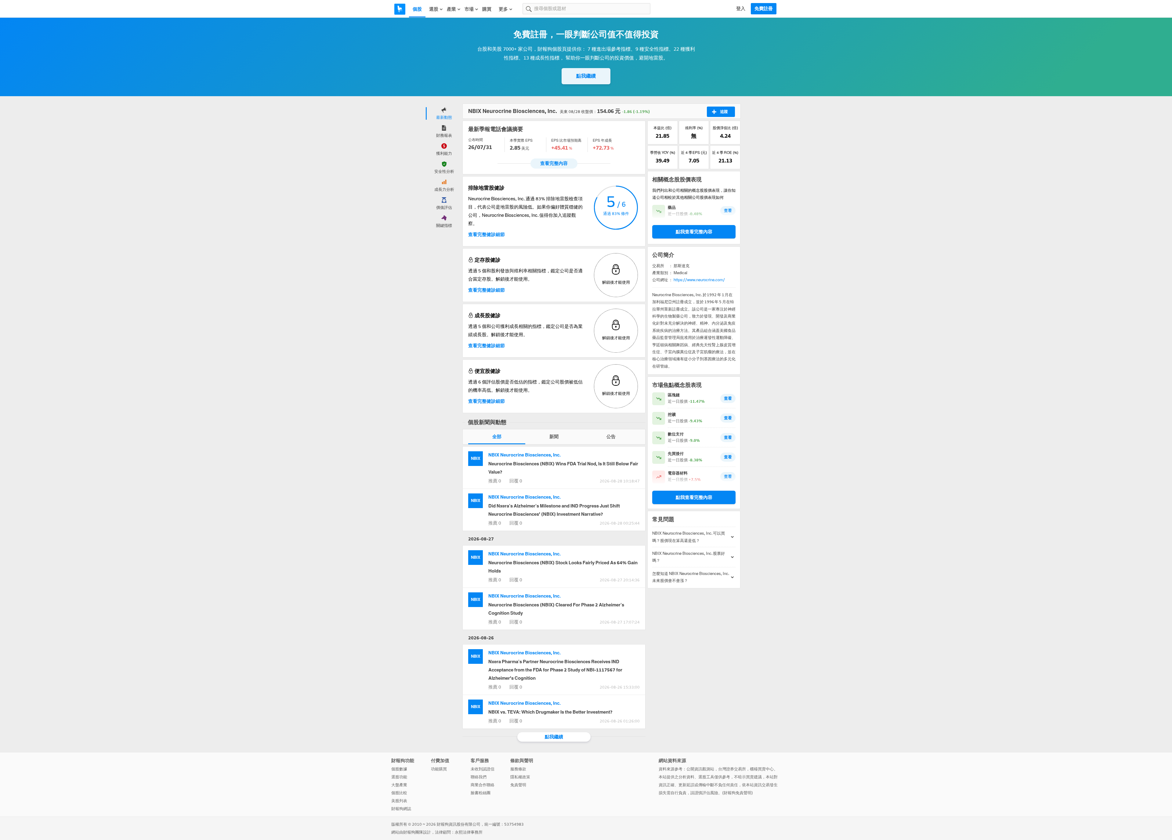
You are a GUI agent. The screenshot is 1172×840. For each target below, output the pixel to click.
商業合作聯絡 (482, 785)
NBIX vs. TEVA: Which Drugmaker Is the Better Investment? (550, 712)
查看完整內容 (554, 163)
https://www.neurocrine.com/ (699, 280)
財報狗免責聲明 (737, 793)
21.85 (662, 136)
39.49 (662, 160)
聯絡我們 (479, 777)
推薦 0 (494, 481)
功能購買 (439, 769)
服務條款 (518, 769)
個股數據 (399, 769)
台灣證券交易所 (732, 769)
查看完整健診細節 (486, 234)
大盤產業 (399, 785)
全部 (496, 436)
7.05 (694, 160)
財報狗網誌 (401, 808)
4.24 (725, 136)
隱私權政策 (520, 777)
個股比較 (399, 793)
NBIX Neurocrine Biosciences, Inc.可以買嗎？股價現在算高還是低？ (688, 537)
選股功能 (399, 777)
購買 (486, 9)
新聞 (554, 436)
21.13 (725, 160)
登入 (740, 8)
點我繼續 (586, 76)
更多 (503, 9)
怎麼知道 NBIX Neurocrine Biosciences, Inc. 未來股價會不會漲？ (690, 577)
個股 (417, 9)
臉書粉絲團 (480, 793)
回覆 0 (515, 481)
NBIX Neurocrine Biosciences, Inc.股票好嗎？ (688, 557)
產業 (451, 9)
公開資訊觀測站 (700, 769)
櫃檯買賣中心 (762, 769)
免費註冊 (763, 8)
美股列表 (399, 800)
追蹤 (724, 111)
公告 (611, 436)
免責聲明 (518, 785)
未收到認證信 (482, 769)
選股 (433, 9)
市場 (469, 9)
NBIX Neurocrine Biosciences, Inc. (524, 455)
